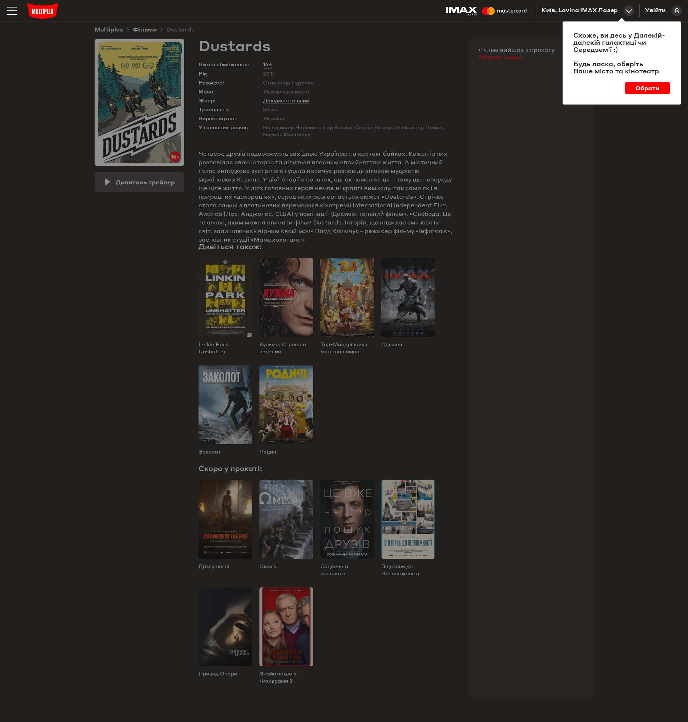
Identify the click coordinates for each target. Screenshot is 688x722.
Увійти (655, 11)
